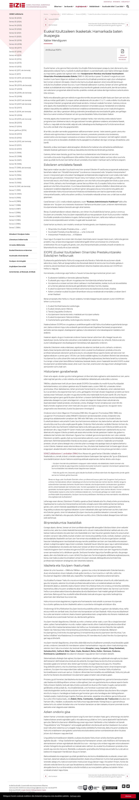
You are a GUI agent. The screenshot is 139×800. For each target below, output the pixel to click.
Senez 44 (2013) (15, 63)
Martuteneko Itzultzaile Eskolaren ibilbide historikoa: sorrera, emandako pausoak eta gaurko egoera (106, 24)
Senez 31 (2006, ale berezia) (20, 112)
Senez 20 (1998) (15, 156)
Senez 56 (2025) (15, 18)
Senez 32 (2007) (15, 108)
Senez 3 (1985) (15, 220)
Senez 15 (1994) (15, 175)
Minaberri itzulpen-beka (19, 234)
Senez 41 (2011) (15, 74)
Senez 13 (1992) (15, 183)
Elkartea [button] (57, 6)
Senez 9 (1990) (15, 198)
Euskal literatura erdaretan (20, 250)
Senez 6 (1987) (15, 209)
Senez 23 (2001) (15, 145)
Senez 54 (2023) (15, 25)
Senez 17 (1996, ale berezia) (20, 168)
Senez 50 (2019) (15, 40)
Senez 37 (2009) (15, 89)
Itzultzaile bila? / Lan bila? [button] (112, 6)
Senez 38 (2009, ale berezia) (20, 85)
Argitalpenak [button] (81, 6)
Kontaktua (108, 1)
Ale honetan (52, 25)
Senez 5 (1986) (15, 213)
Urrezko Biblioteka (17, 245)
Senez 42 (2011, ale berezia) (19, 70)
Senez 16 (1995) (15, 171)
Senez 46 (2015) (15, 55)
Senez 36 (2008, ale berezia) (20, 93)
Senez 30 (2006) (15, 115)
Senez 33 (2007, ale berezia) (20, 104)
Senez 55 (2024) (15, 22)
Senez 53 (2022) (15, 29)
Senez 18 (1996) (15, 164)
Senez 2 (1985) (15, 224)
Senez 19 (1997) (15, 160)
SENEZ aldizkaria (16, 14)
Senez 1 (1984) (14, 228)
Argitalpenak (54, 14)
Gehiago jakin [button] (75, 796)
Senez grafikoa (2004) (17, 130)
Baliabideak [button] (94, 6)
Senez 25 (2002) (15, 138)
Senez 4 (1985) (15, 216)
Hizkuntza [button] (125, 1)
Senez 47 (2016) (15, 52)
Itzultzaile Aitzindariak (18, 256)
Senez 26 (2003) (15, 134)
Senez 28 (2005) (15, 123)
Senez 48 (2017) (15, 48)
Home (46, 14)
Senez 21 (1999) (15, 153)
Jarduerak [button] (68, 6)
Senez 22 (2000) (15, 149)
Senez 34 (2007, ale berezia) (20, 100)
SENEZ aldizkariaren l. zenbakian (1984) (61, 454)
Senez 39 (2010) (15, 82)
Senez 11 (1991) (15, 190)
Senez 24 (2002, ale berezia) (20, 141)
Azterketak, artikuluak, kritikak (22, 272)
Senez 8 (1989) (15, 201)
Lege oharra (26, 790)
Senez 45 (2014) (15, 59)
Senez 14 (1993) (15, 179)
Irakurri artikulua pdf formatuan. (122, 57)
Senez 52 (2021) (15, 33)
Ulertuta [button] (128, 796)
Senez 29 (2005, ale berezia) (20, 119)
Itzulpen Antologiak (17, 261)
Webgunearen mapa (38, 790)
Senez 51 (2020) (15, 37)
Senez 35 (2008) (15, 96)
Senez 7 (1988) (15, 205)
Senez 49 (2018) (15, 44)
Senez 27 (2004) (15, 126)
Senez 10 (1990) (15, 194)
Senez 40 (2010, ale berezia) (20, 78)
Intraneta (116, 1)
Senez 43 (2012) (15, 67)
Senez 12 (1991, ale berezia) (19, 186)
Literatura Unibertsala (18, 240)
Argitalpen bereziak (17, 266)
